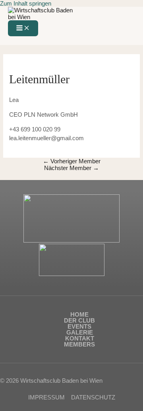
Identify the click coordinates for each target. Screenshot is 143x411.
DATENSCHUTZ (93, 397)
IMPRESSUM (46, 397)
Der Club (79, 320)
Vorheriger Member (71, 161)
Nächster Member (71, 167)
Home (79, 314)
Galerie (79, 332)
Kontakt (79, 338)
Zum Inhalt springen (25, 3)
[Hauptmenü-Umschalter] (23, 28)
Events (79, 326)
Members (79, 344)
